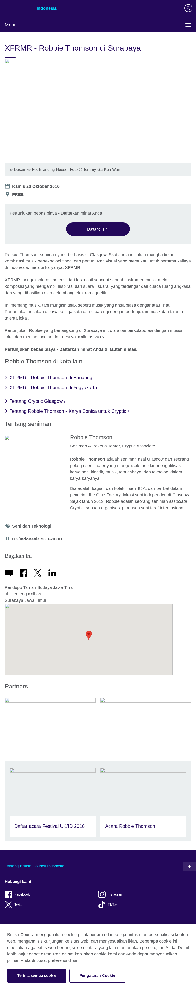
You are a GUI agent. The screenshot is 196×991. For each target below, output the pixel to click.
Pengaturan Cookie (97, 976)
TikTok (113, 904)
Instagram (115, 894)
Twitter (19, 904)
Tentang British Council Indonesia (34, 866)
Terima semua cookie (36, 976)
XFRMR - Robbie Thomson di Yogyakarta (53, 387)
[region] (98, 957)
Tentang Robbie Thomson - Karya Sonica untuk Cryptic (69, 411)
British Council (17, 8)
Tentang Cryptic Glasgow (37, 401)
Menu (11, 24)
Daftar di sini (98, 229)
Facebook (22, 894)
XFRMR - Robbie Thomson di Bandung (51, 377)
